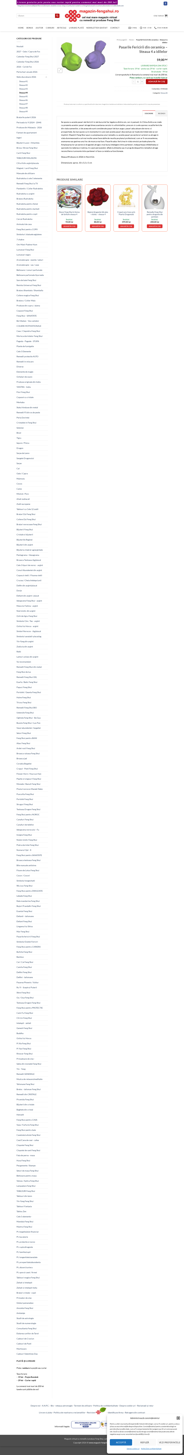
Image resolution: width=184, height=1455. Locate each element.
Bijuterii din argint (25, 544)
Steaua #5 (23, 96)
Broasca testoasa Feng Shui (29, 860)
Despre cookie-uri (127, 1405)
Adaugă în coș (156, 81)
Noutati (20, 46)
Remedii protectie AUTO (27, 356)
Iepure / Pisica (23, 443)
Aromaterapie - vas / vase (28, 265)
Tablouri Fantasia (24, 1206)
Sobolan (20, 428)
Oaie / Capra (22, 473)
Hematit (20, 1114)
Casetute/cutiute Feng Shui (28, 1135)
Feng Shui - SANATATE (27, 315)
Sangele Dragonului (25, 458)
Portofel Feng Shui (25, 799)
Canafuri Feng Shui (25, 819)
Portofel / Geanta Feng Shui (29, 692)
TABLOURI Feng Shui (26, 1191)
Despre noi (35, 1405)
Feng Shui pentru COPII (27, 229)
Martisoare (21, 1349)
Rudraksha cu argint (25, 193)
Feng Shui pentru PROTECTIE (30, 1008)
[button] (178, 1418)
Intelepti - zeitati (24, 1023)
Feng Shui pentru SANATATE (29, 855)
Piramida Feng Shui (25, 1099)
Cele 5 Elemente (24, 351)
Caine (19, 489)
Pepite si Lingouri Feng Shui (29, 779)
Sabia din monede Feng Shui (29, 1064)
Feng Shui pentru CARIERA (29, 946)
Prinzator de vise (24, 1298)
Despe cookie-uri (133, 1449)
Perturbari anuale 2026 (27, 72)
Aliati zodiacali (23, 499)
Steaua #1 (23, 81)
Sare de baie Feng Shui (26, 280)
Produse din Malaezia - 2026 (29, 127)
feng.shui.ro (22, 6)
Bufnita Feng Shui (24, 952)
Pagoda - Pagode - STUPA (28, 341)
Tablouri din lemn (24, 1196)
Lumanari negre (23, 254)
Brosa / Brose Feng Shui (27, 148)
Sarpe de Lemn (23, 453)
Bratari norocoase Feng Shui (29, 524)
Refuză (144, 1442)
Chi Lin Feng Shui (24, 1018)
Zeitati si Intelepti (24, 1282)
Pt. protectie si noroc (26, 1242)
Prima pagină (122, 40)
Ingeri (19, 137)
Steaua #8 (23, 108)
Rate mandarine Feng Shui (28, 901)
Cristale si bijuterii (25, 534)
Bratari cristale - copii (26, 1293)
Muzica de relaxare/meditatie (29, 1079)
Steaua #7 (23, 104)
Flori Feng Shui (23, 392)
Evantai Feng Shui (24, 911)
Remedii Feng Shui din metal (29, 667)
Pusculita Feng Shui (25, 794)
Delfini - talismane (25, 977)
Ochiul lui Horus (24, 1038)
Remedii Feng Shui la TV (27, 183)
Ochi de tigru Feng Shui (27, 616)
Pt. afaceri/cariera (24, 1267)
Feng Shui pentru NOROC (28, 814)
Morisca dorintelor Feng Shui (30, 336)
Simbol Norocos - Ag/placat (29, 631)
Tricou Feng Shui (24, 702)
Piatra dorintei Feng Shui (28, 845)
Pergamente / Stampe (26, 1165)
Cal (18, 468)
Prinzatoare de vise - (26, 1059)
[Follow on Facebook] (165, 3)
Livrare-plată (76, 28)
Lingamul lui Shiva (25, 926)
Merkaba (20, 402)
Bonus (29, 28)
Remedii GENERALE (25, 1074)
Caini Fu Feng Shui (25, 1013)
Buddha (20, 1033)
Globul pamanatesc (25, 1303)
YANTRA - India (24, 387)
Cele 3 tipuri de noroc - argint (30, 565)
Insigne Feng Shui (24, 835)
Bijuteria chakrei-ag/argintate (30, 550)
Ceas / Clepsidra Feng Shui (28, 331)
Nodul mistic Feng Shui (27, 840)
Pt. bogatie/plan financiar (28, 1231)
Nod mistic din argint (26, 611)
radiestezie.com (118, 6)
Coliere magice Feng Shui (28, 295)
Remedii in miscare (25, 361)
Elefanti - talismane (25, 916)
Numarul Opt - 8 (24, 850)
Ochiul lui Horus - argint (27, 626)
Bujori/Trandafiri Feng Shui (29, 906)
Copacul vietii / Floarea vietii (29, 575)
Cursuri (50, 28)
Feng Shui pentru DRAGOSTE (30, 891)
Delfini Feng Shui (24, 972)
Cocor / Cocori (23, 875)
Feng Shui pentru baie (26, 1130)
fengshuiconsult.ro (90, 6)
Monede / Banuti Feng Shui (28, 784)
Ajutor (39, 28)
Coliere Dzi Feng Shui (26, 519)
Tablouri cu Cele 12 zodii (27, 509)
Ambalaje (21, 1313)
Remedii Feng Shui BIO (27, 707)
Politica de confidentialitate (105, 1405)
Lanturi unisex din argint (27, 657)
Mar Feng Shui (23, 931)
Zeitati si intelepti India (27, 1288)
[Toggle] (46, 77)
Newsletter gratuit (97, 28)
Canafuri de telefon (25, 824)
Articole (61, 28)
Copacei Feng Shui (25, 310)
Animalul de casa (24, 224)
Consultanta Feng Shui (27, 1328)
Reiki (19, 651)
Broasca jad (22, 758)
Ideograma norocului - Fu (28, 829)
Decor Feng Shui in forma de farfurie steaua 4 (69, 213)
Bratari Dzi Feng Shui (26, 514)
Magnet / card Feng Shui (27, 168)
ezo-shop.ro (63, 6)
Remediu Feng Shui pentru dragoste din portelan (155, 214)
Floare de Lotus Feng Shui (28, 870)
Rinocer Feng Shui (25, 1053)
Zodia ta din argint (25, 646)
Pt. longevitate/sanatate (27, 1257)
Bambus (20, 957)
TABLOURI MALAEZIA (27, 158)
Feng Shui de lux (24, 672)
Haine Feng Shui (24, 697)
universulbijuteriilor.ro (34, 6)
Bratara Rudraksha (25, 198)
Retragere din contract (135, 1412)
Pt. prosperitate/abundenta (29, 1262)
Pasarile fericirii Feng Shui (28, 936)
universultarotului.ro (104, 6)
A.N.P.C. (45, 1405)
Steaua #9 (23, 111)
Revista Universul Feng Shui (29, 285)
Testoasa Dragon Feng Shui (28, 809)
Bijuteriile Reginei (24, 539)
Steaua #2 (23, 85)
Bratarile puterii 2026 (26, 117)
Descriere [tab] (149, 113)
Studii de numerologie (26, 1323)
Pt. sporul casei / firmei (27, 1272)
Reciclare (91, 1412)
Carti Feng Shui (23, 153)
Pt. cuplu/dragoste (25, 1247)
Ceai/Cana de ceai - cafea (28, 1140)
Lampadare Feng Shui (26, 1186)
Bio (52, 1405)
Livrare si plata (45, 1412)
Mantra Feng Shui (24, 1226)
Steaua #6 (23, 100)
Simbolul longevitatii (26, 880)
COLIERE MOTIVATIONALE (29, 326)
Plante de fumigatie (25, 346)
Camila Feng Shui (24, 967)
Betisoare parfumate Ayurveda (30, 275)
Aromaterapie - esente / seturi (30, 260)
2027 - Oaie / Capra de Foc (28, 51)
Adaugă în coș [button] (69, 226)
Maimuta (21, 478)
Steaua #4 (23, 93)
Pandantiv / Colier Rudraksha (30, 188)
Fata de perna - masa (26, 1155)
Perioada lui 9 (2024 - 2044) (29, 122)
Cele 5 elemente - (24, 1216)
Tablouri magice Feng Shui (28, 1277)
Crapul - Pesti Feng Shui (27, 768)
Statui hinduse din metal (27, 407)
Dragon (20, 448)
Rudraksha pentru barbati (28, 209)
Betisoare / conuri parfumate (29, 270)
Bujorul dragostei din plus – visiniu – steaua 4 (98, 213)
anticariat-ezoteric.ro (75, 6)
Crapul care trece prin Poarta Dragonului (126, 213)
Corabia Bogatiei (24, 763)
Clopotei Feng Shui (25, 1145)
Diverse (20, 366)
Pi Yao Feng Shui (24, 1048)
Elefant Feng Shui (24, 921)
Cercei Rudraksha (24, 219)
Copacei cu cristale (25, 397)
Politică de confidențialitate (151, 1449)
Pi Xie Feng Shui (24, 1043)
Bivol (19, 433)
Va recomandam (24, 662)
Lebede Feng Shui (24, 896)
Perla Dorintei (23, 417)
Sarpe (19, 463)
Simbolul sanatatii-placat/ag (29, 636)
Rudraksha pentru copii (27, 214)
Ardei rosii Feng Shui (26, 748)
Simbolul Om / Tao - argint (28, 621)
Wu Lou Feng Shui (24, 885)
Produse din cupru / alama (28, 305)
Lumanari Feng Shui (25, 249)
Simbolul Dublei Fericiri (27, 941)
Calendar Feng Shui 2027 (28, 56)
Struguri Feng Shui (25, 804)
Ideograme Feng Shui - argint (29, 600)
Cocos (19, 483)
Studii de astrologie (25, 1318)
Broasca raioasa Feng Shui (28, 753)
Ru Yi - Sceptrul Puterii (27, 987)
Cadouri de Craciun (25, 1338)
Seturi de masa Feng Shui (28, 1170)
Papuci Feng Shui (24, 687)
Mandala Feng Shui (25, 1221)
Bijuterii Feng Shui (25, 529)
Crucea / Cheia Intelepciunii (29, 580)
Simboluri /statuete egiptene (29, 234)
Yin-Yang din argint (25, 641)
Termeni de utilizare (83, 1405)
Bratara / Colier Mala (26, 300)
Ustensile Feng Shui (25, 712)
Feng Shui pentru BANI (27, 738)
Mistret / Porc (23, 494)
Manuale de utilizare (26, 173)
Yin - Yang (21, 1069)
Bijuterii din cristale (25, 1104)
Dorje (19, 590)
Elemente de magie (25, 372)
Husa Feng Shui (23, 1160)
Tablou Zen (21, 1211)
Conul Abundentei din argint (29, 570)
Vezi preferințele (169, 1442)
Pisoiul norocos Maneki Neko (30, 789)
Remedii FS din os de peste (28, 412)
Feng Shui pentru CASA (27, 1120)
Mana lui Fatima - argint (27, 606)
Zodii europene (23, 504)
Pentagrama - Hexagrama (28, 555)
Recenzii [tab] (161, 113)
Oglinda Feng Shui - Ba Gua (29, 718)
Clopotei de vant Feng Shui (28, 1150)
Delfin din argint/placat (27, 585)
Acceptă (121, 1442)
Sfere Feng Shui (23, 992)
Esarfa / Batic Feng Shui (27, 682)
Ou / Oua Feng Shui (25, 997)
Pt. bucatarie (22, 1237)
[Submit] (57, 16)
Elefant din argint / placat (28, 595)
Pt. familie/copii (24, 1252)
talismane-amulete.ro (50, 6)
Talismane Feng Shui (25, 1084)
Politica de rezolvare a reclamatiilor (69, 1412)
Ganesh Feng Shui (24, 1028)
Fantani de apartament (27, 132)
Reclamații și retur (145, 1405)
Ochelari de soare (24, 377)
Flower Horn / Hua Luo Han (29, 774)
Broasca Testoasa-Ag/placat (29, 560)
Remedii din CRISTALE (27, 1094)
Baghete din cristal (25, 1109)
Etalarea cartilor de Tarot (28, 1333)
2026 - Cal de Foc (24, 66)
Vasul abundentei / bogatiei (29, 728)
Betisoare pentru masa (27, 1175)
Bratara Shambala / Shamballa (30, 290)
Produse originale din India (29, 382)
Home (21, 28)
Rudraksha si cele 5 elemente (29, 178)
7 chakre (20, 239)
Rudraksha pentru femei (27, 204)
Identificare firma (115, 1412)
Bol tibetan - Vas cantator (28, 321)
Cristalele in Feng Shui (26, 422)
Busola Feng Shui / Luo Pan (28, 723)
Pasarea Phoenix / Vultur (28, 982)
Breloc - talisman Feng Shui (29, 1089)
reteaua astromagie (63, 1405)
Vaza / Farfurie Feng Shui (28, 1125)
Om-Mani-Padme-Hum (27, 244)
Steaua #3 (23, 89)
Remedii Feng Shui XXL (27, 677)
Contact (114, 28)
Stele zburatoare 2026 (26, 77)
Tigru (19, 438)
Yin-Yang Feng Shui (25, 1201)
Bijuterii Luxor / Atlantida (28, 143)
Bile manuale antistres (26, 865)
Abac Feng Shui (23, 743)
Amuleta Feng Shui (25, 1308)
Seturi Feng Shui (24, 733)
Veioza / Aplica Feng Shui (28, 1181)
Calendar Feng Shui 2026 (28, 61)
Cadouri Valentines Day (27, 1354)
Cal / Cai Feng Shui (25, 962)
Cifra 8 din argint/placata (28, 163)
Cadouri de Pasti (24, 1343)
